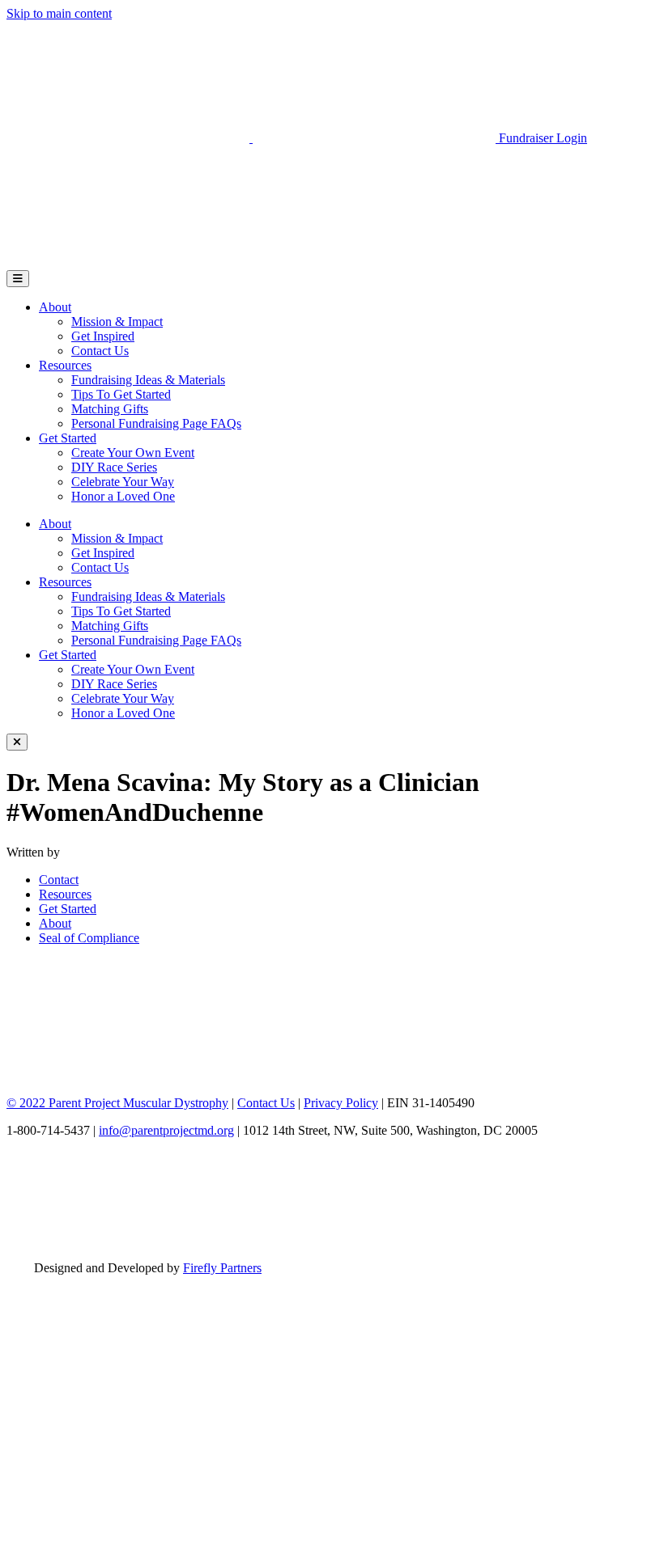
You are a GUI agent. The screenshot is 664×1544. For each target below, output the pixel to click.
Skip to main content (59, 13)
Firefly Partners (222, 1268)
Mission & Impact (117, 321)
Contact (59, 879)
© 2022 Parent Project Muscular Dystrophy (117, 1103)
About (55, 307)
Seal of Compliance (89, 938)
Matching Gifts (109, 409)
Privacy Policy (341, 1103)
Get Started (67, 438)
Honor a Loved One (123, 496)
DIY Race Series (114, 467)
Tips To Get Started (121, 394)
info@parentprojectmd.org (166, 1130)
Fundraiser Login (543, 138)
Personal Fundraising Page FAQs (156, 423)
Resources (65, 365)
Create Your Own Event (132, 452)
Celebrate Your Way (122, 482)
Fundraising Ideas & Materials (148, 380)
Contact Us (100, 350)
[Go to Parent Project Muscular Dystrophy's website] (252, 138)
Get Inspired (102, 336)
